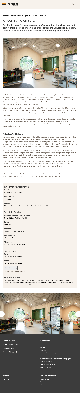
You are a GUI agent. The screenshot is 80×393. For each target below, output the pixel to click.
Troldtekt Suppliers (46, 361)
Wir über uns (45, 341)
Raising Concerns (45, 367)
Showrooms (6, 379)
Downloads (43, 382)
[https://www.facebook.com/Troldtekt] (7, 352)
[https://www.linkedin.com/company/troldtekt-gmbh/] (16, 352)
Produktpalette (44, 379)
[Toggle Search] (73, 4)
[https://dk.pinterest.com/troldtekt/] (10, 352)
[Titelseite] (10, 4)
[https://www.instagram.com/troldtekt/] (4, 352)
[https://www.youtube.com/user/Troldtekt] (13, 352)
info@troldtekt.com (9, 348)
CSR (41, 344)
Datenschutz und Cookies (48, 364)
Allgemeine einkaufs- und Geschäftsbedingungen (55, 359)
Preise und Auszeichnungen (48, 353)
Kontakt (6, 375)
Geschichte (43, 350)
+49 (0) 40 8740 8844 (12, 344)
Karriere (42, 347)
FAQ (41, 385)
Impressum (43, 356)
